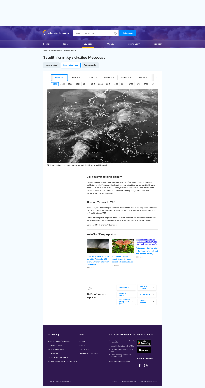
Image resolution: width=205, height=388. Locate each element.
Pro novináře (84, 349)
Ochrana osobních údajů (88, 353)
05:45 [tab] (93, 84)
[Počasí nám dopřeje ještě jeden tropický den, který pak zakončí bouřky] (147, 242)
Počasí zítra (145, 294)
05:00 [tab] (70, 84)
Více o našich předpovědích (119, 361)
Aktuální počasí (143, 287)
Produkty (157, 44)
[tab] (59, 78)
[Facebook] (140, 368)
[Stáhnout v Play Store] (144, 342)
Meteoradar (124, 287)
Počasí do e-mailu (55, 345)
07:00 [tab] (131, 84)
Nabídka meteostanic (56, 349)
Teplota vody (133, 44)
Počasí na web (53, 353)
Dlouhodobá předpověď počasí (124, 302)
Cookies (114, 382)
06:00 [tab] (100, 84)
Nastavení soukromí (129, 382)
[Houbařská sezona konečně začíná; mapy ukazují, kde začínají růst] (123, 246)
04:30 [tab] (55, 84)
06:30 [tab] (116, 84)
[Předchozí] (49, 77)
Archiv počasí (143, 301)
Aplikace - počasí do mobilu (59, 341)
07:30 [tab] (146, 84)
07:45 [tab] (154, 84)
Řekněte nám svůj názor (148, 382)
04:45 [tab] (62, 84)
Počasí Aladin (90, 65)
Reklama (82, 345)
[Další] (156, 77)
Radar (65, 44)
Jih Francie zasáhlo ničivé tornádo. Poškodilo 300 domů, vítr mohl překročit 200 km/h (98, 260)
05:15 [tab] (78, 84)
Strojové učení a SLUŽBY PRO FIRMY (61, 361)
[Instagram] (146, 368)
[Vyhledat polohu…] (115, 33)
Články (110, 44)
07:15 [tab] (138, 84)
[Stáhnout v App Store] (144, 350)
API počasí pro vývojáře (57, 357)
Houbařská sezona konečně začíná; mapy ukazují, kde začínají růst (122, 259)
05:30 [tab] (85, 84)
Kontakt (82, 341)
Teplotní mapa (122, 294)
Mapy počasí (88, 44)
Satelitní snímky (70, 65)
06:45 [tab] (123, 84)
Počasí (46, 44)
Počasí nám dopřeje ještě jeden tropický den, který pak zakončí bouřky (147, 251)
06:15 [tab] (108, 84)
